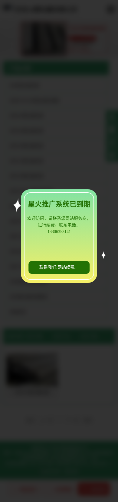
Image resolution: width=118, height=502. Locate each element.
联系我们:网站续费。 (59, 267)
